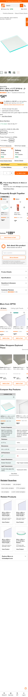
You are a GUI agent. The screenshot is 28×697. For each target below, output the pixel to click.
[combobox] (12, 5)
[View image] (1, 72)
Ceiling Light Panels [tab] (17, 308)
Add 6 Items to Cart (10, 237)
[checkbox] (14, 199)
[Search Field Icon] (21, 5)
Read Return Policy (8, 188)
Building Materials (8, 13)
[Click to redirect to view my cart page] (25, 5)
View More (14, 473)
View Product (5, 522)
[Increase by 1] (11, 173)
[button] (14, 272)
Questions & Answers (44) (18, 92)
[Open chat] (27, 22)
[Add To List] (22, 88)
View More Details (7, 116)
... (1, 13)
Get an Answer (14, 257)
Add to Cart (22, 173)
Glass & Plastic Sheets (21, 13)
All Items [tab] (3, 308)
